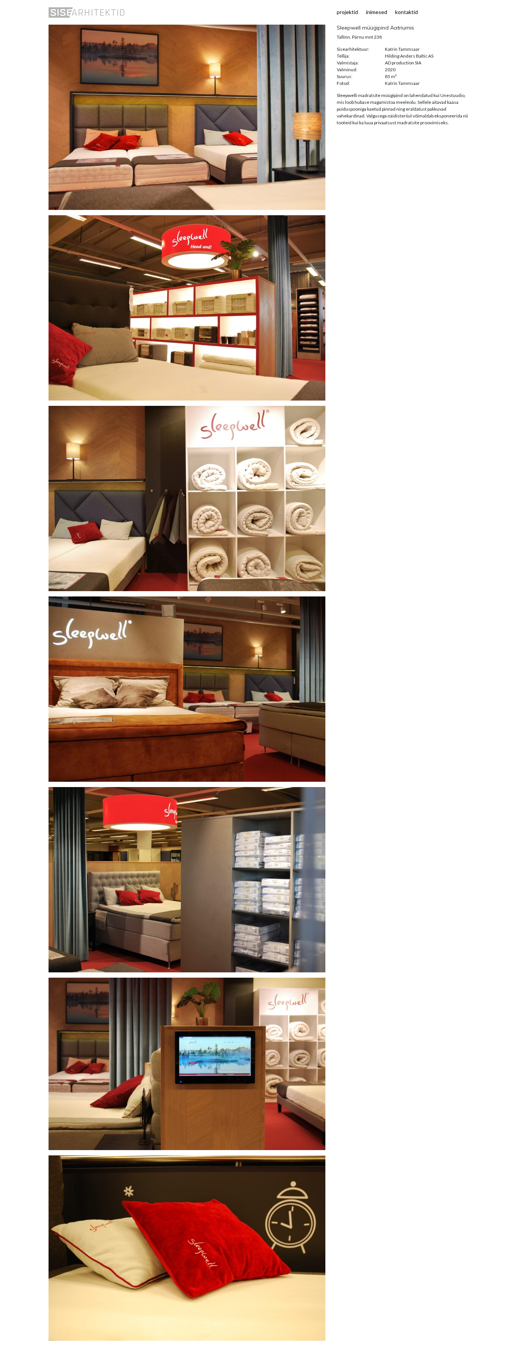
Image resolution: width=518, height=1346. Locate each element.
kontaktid (406, 12)
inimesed (376, 12)
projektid (347, 12)
